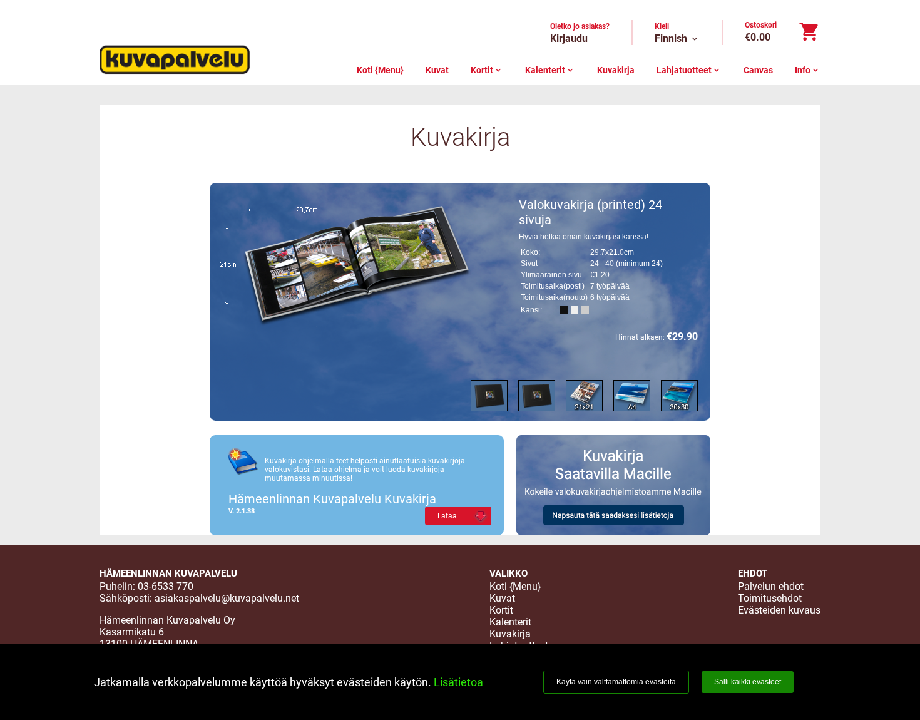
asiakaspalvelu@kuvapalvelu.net (227, 598)
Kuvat (437, 70)
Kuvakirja (616, 70)
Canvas (758, 70)
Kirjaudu (569, 38)
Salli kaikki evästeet (747, 681)
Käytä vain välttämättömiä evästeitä (616, 681)
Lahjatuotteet (689, 70)
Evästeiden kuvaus (779, 610)
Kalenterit (550, 70)
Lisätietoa (458, 682)
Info (807, 70)
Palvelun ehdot (771, 586)
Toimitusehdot (770, 598)
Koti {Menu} (380, 70)
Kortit (487, 70)
